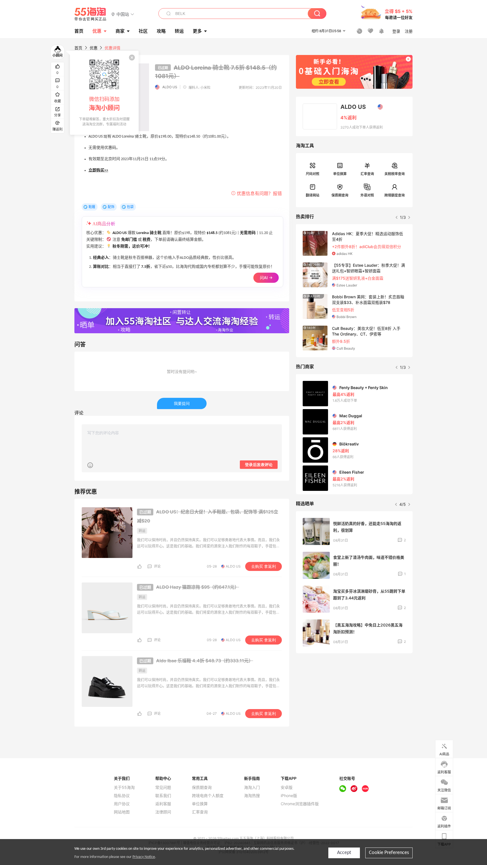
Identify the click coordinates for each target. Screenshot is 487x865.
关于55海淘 (124, 787)
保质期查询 (339, 195)
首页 (78, 47)
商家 (120, 31)
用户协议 (122, 804)
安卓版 (287, 787)
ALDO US (169, 87)
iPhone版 (289, 795)
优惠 (96, 31)
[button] (122, 14)
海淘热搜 (252, 795)
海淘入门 (252, 787)
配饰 (111, 207)
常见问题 (163, 787)
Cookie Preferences (389, 852)
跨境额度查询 (394, 195)
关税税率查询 (394, 174)
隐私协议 (122, 795)
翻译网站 (312, 195)
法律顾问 (163, 812)
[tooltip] (104, 93)
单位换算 (340, 174)
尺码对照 (312, 174)
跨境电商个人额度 (207, 795)
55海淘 (90, 14)
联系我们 (163, 795)
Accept (344, 852)
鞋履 (91, 207)
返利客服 (163, 804)
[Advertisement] (354, 699)
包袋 (130, 207)
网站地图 (122, 812)
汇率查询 (367, 174)
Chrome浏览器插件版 (300, 804)
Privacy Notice (143, 857)
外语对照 (367, 195)
